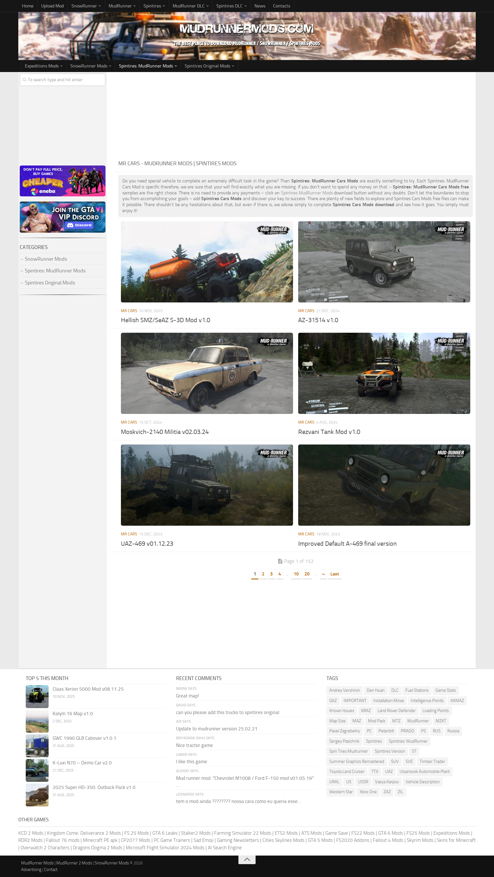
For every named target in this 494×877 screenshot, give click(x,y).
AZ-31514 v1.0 (318, 320)
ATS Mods (311, 833)
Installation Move (388, 700)
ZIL (400, 791)
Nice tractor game (194, 745)
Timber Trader (432, 761)
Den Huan (376, 690)
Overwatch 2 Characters (45, 847)
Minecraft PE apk (100, 840)
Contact (50, 869)
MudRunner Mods (37, 863)
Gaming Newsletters (238, 840)
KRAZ (366, 710)
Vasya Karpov (387, 781)
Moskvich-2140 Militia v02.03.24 (165, 432)
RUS (437, 731)
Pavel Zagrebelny (344, 731)
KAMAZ (457, 700)
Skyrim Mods (420, 840)
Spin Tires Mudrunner (348, 751)
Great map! (187, 696)
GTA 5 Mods (320, 840)
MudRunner (418, 720)
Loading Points (436, 710)
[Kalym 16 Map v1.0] (37, 721)
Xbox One (368, 791)
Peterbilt (386, 731)
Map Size (337, 720)
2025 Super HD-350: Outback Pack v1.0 (94, 787)
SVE (409, 761)
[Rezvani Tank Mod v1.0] (384, 373)
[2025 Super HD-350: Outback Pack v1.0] (37, 795)
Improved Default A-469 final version (347, 543)
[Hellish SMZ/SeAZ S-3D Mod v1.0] (207, 261)
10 (296, 574)
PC (369, 731)
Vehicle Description (423, 781)
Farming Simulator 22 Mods (242, 833)
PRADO (407, 731)
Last (334, 574)
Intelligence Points (427, 700)
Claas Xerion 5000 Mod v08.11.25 (88, 689)
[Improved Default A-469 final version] (384, 485)
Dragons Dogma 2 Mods (97, 847)
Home (27, 6)
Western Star (341, 791)
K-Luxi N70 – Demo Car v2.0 (82, 763)
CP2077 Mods (135, 840)
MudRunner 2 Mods (74, 863)
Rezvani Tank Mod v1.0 (329, 432)
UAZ (389, 771)
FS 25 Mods (136, 833)
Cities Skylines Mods (283, 840)
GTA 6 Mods (390, 833)
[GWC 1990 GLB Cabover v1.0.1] (37, 745)
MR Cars (129, 310)
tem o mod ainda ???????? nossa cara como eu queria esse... (238, 801)
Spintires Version (390, 751)
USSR (363, 781)
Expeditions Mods (451, 833)
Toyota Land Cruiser (346, 771)
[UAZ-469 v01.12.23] (207, 485)
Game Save (336, 833)
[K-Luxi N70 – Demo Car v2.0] (37, 770)
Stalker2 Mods (196, 833)
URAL (334, 781)
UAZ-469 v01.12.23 (147, 543)
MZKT (441, 720)
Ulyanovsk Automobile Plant (425, 771)
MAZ (356, 720)
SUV (395, 761)
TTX (374, 771)
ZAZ (387, 791)
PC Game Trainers (172, 840)
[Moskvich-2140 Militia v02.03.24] (207, 373)
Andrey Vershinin (344, 690)
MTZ (396, 720)
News (259, 6)
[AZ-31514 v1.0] (384, 261)
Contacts (281, 6)
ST (414, 751)
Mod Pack (376, 720)
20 (307, 574)
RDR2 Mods (30, 840)
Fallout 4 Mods (388, 840)
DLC (395, 690)
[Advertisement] (295, 115)
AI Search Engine (225, 847)
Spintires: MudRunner (408, 741)
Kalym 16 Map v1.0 (73, 713)
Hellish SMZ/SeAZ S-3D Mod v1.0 (165, 320)
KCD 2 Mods (30, 833)
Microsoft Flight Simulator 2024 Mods (165, 847)
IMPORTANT (355, 700)
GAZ (333, 700)
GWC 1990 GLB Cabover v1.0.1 (84, 738)
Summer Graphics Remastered (356, 761)
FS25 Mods (418, 833)
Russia (453, 731)
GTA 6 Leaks (165, 833)
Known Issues (341, 710)
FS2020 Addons (352, 840)
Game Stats (445, 690)
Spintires (374, 741)
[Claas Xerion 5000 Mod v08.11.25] (37, 696)
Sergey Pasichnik (344, 741)
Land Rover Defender (397, 710)
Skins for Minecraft (456, 840)
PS (423, 731)
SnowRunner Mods (88, 66)
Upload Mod (52, 6)
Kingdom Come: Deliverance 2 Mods (84, 833)
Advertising (31, 869)
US (348, 781)
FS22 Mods (363, 833)
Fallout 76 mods (62, 840)
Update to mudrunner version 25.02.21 (217, 729)
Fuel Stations (417, 690)
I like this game (191, 761)
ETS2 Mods (286, 833)
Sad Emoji (204, 840)
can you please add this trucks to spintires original (227, 712)
